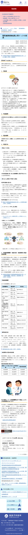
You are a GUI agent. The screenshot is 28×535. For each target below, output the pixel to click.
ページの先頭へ (23, 454)
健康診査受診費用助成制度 (9, 420)
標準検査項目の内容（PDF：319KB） (12, 349)
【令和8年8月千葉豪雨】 (8, 14)
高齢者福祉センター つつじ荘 (9, 496)
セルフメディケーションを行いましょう (11, 460)
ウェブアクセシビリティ (11, 530)
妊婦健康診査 (5, 494)
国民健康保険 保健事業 (6, 30)
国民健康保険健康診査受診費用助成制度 (11, 465)
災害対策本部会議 (7, 23)
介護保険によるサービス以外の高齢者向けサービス (14, 492)
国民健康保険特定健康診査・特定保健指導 (12, 478)
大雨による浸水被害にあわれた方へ (11, 16)
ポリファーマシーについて (8, 463)
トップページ (5, 28)
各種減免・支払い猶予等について (11, 18)
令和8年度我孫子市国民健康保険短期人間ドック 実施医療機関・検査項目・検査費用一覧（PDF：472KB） (14, 276)
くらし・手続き (13, 28)
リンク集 (21, 530)
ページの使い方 (9, 528)
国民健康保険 (22, 28)
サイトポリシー (19, 528)
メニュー (25, 3)
